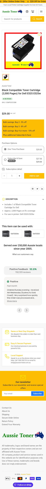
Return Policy (7, 421)
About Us (6, 411)
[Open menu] (41, 11)
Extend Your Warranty (11, 424)
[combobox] (23, 19)
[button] (12, 301)
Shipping (5, 414)
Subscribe (37, 393)
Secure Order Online (10, 418)
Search (39, 19)
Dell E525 (36, 234)
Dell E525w (15, 234)
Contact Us (7, 408)
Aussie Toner (6, 86)
